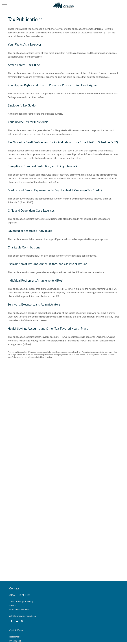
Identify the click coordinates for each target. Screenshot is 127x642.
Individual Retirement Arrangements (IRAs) (35, 280)
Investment (15, 640)
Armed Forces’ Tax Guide (24, 65)
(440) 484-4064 (24, 595)
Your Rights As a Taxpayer (24, 44)
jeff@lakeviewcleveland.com (22, 615)
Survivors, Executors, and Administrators (34, 304)
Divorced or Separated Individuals (30, 230)
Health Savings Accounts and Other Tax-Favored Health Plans (48, 328)
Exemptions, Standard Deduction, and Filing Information (44, 166)
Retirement (14, 636)
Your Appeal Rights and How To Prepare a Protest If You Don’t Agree (52, 85)
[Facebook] (11, 621)
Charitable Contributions (24, 247)
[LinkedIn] (17, 621)
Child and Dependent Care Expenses (31, 210)
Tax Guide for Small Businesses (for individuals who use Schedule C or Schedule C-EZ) (63, 142)
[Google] (22, 621)
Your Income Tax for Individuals (28, 122)
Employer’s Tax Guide (21, 105)
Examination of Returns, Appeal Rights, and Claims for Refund (47, 264)
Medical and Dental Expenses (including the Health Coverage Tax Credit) (55, 190)
